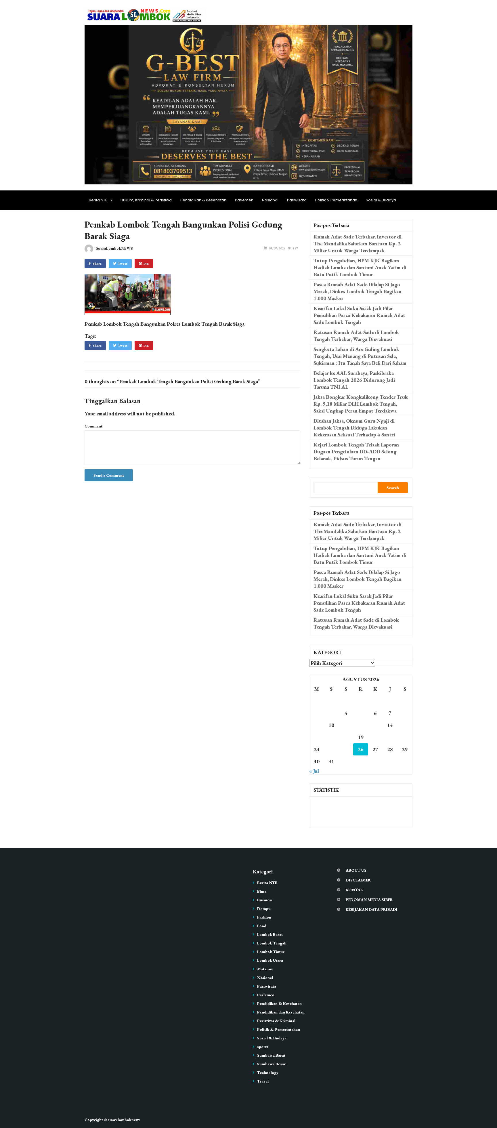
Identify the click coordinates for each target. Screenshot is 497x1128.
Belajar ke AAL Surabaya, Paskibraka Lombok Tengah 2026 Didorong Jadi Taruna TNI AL (354, 380)
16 (317, 737)
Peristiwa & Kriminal (276, 1020)
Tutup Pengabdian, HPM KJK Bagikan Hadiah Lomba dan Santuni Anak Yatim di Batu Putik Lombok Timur (360, 267)
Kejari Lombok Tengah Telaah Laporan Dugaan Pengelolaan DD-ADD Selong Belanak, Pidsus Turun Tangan (356, 451)
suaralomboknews (124, 1119)
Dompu (264, 908)
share (97, 263)
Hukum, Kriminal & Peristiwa (146, 200)
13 (375, 725)
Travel (263, 1081)
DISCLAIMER (358, 880)
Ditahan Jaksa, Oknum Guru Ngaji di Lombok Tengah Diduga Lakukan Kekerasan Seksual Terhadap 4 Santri (354, 427)
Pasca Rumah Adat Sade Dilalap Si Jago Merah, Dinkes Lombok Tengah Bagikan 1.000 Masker (358, 291)
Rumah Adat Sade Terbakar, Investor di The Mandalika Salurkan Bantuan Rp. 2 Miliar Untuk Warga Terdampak (358, 243)
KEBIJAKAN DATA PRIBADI (371, 909)
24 (331, 749)
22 (405, 737)
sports (262, 1046)
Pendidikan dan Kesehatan (281, 1012)
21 (390, 737)
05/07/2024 (277, 248)
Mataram (265, 969)
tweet (122, 263)
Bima (261, 891)
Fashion (264, 917)
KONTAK (354, 889)
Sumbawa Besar (271, 1063)
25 (346, 749)
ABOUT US (356, 870)
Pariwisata (297, 200)
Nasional (270, 200)
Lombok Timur (270, 951)
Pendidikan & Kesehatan (203, 200)
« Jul (314, 771)
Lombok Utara (270, 960)
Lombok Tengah (271, 943)
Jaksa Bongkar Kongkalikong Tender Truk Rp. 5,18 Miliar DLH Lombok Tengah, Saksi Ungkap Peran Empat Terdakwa (361, 404)
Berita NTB (98, 200)
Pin (146, 263)
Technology (267, 1072)
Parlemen (244, 200)
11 (346, 725)
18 (346, 737)
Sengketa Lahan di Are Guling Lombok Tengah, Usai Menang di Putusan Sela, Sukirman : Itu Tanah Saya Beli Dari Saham (360, 356)
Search (393, 487)
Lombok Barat (270, 934)
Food (261, 925)
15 (405, 725)
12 (361, 725)
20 (375, 737)
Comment (93, 426)
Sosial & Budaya (381, 200)
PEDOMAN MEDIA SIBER (369, 899)
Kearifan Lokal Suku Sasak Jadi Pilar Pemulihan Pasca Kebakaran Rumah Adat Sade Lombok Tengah (359, 315)
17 (331, 737)
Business (265, 899)
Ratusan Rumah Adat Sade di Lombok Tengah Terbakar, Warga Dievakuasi (356, 335)
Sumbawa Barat (271, 1055)
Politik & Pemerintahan (336, 200)
